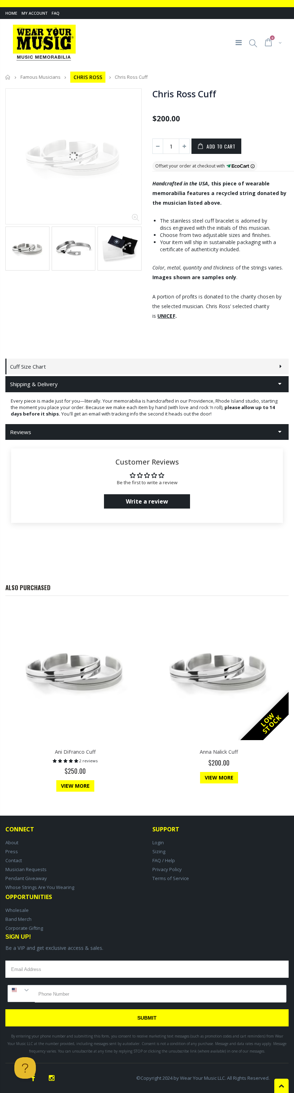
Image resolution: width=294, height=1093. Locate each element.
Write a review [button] (147, 501)
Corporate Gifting (24, 928)
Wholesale (17, 910)
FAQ (56, 13)
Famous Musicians (40, 77)
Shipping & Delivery (34, 384)
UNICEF (166, 315)
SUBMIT (147, 1018)
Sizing (158, 851)
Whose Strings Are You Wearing (39, 887)
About (11, 842)
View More (75, 785)
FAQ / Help (163, 860)
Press (11, 851)
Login (158, 842)
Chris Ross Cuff (184, 94)
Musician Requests (26, 869)
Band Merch (18, 919)
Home (11, 13)
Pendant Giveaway (26, 878)
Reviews (20, 432)
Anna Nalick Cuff (219, 751)
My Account (34, 13)
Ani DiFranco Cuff (75, 751)
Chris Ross (88, 77)
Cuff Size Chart (28, 366)
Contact (13, 860)
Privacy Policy (167, 869)
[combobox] (21, 990)
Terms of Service (170, 878)
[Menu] (239, 42)
